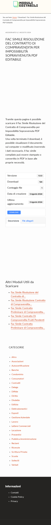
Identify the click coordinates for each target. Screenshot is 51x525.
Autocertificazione (20, 366)
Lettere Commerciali (21, 426)
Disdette (16, 400)
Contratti (16, 383)
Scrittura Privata (19, 452)
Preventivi (16, 435)
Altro (14, 357)
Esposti (15, 413)
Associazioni (17, 361)
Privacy (14, 501)
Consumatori (18, 379)
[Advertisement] (25, 91)
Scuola (15, 456)
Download (14, 212)
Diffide (15, 392)
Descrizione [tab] (13, 221)
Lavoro (15, 422)
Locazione (16, 430)
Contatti (15, 493)
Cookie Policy (17, 497)
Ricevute (16, 448)
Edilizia (15, 405)
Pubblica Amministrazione (24, 439)
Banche (15, 370)
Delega (15, 387)
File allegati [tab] (27, 221)
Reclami (15, 443)
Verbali (15, 465)
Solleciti (15, 461)
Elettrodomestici (19, 409)
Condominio (17, 374)
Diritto (15, 396)
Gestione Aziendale (21, 417)
